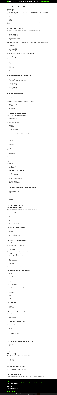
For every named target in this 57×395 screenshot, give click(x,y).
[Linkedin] (8, 386)
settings (34, 394)
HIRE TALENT (14, 1)
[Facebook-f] (7, 386)
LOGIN (37, 1)
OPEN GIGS (24, 1)
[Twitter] (11, 386)
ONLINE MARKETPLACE (29, 1)
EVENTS (34, 1)
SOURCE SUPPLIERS (19, 1)
